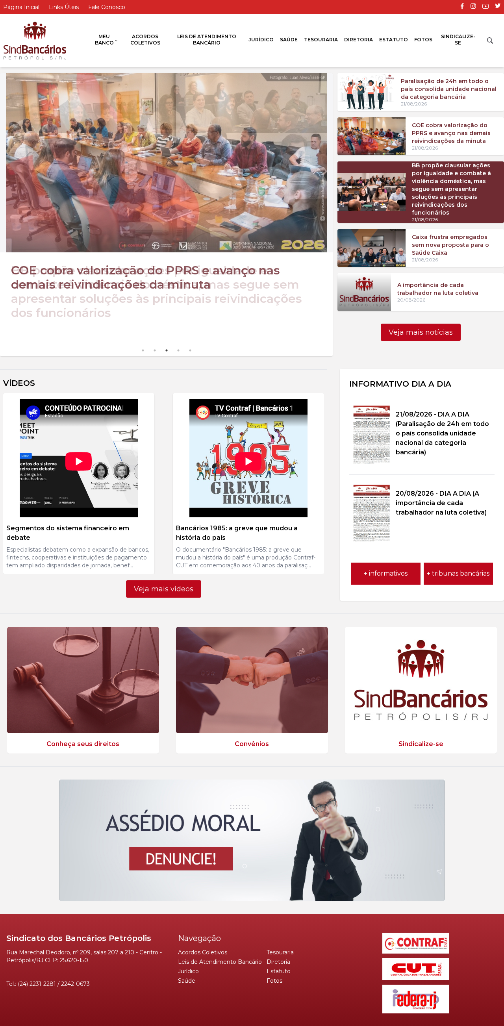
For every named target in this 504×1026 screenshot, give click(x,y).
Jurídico (261, 40)
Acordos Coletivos (145, 39)
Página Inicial (21, 7)
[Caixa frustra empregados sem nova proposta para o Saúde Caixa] (371, 248)
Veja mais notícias (421, 332)
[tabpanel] (166, 202)
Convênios (252, 744)
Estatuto (393, 40)
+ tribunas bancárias (458, 573)
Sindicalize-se (458, 39)
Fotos (423, 40)
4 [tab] (178, 350)
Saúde (289, 40)
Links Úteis (64, 7)
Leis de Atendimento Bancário (206, 39)
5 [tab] (190, 350)
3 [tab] (166, 350)
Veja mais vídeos (163, 589)
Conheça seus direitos (82, 744)
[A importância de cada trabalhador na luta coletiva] (364, 292)
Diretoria (358, 40)
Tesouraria (321, 40)
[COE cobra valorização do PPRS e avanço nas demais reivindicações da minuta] (371, 136)
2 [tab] (155, 350)
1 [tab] (143, 350)
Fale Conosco (106, 7)
